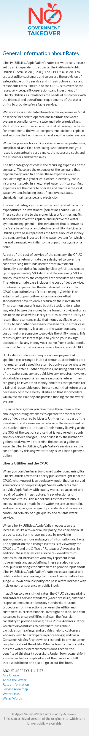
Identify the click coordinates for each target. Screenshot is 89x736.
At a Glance (11, 675)
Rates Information (16, 684)
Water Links (11, 694)
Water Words (12, 698)
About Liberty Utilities (23, 671)
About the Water (15, 680)
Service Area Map (15, 689)
